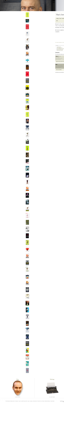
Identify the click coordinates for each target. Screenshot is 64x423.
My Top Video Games (60, 49)
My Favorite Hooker (60, 50)
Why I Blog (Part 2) (59, 47)
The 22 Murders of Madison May (9, 401)
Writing (43, 401)
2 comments (57, 42)
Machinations (59, 46)
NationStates (52, 401)
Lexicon (20, 401)
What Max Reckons (47, 401)
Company (31, 401)
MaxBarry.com (61, 42)
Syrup (28, 401)
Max (41, 401)
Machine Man (35, 401)
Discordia (38, 401)
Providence (16, 401)
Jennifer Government (24, 401)
